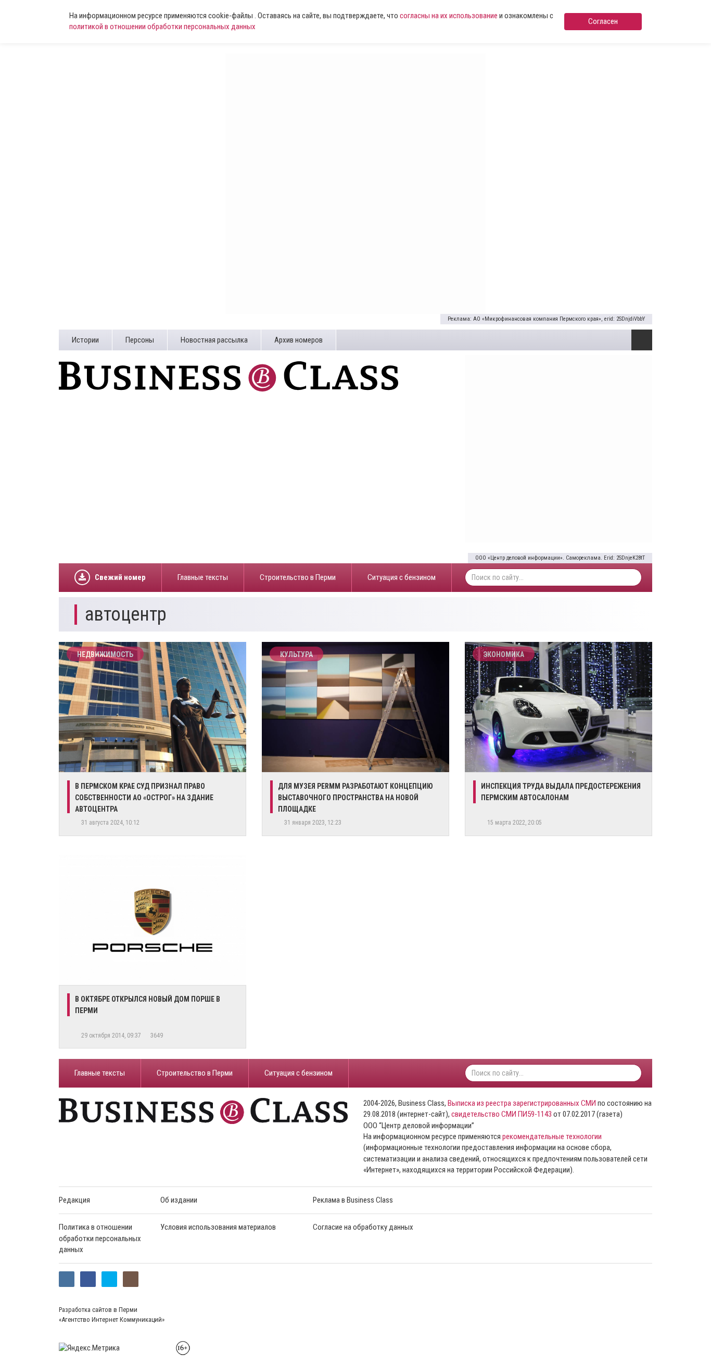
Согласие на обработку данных (363, 1227)
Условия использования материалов (218, 1227)
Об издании (178, 1200)
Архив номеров (298, 340)
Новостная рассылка (214, 340)
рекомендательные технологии (552, 1136)
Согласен (603, 21)
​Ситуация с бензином (401, 577)
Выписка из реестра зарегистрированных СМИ (522, 1103)
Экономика (503, 654)
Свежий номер (120, 577)
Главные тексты (202, 577)
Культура (296, 654)
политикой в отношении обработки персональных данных (162, 26)
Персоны (139, 340)
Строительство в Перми (298, 577)
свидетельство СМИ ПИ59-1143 (501, 1114)
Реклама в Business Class (353, 1200)
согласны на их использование (449, 15)
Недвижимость (105, 654)
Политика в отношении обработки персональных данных (100, 1238)
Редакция (74, 1200)
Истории (85, 340)
